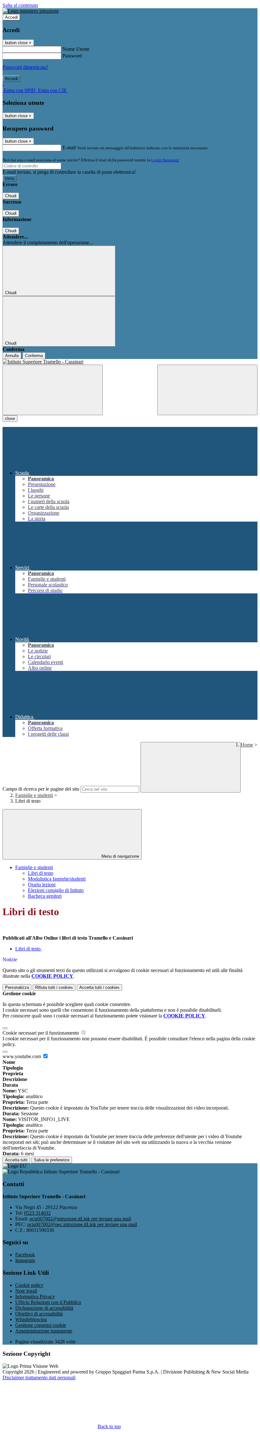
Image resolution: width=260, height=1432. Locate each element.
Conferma (34, 355)
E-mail (69, 147)
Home (247, 744)
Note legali (26, 1291)
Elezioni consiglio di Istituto (56, 890)
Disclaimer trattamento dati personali (39, 1377)
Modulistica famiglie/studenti (57, 878)
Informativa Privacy (35, 1296)
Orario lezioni (41, 884)
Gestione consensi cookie (40, 1325)
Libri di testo (40, 873)
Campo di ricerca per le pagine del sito (41, 789)
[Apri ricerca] (207, 390)
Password (72, 55)
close (10, 418)
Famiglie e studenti (34, 795)
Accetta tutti (99, 987)
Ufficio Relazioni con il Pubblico (48, 1302)
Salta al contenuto (20, 5)
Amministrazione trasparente (43, 1331)
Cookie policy (29, 1285)
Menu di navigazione (119, 856)
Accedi (11, 17)
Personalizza (17, 987)
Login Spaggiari (165, 160)
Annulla (12, 355)
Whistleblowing (31, 1319)
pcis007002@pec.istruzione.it (82, 1224)
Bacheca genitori (45, 896)
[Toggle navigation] (53, 390)
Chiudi (10, 195)
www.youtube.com (22, 1056)
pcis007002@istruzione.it (80, 1218)
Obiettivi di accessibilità (39, 1313)
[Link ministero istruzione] (31, 11)
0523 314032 (37, 1213)
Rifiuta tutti (54, 987)
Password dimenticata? (25, 67)
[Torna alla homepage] (130, 362)
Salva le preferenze (51, 1160)
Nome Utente (75, 49)
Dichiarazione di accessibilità (44, 1308)
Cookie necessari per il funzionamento (41, 1033)
